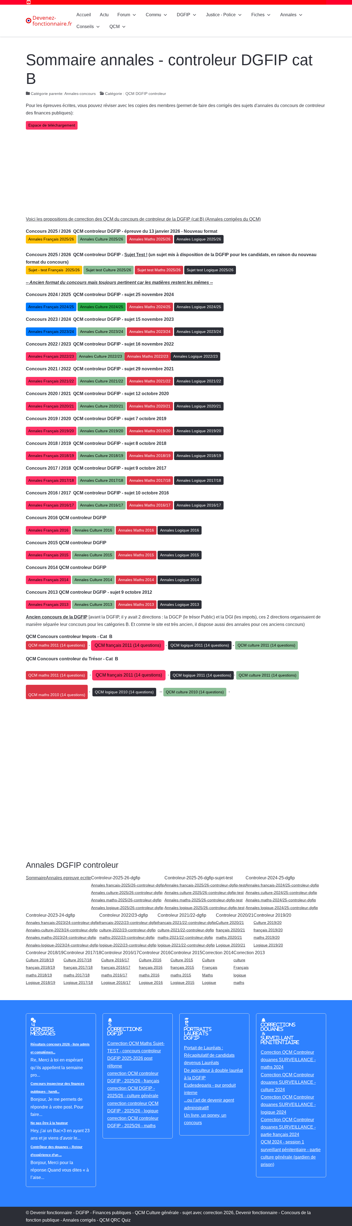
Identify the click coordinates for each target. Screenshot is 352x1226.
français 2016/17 (115, 967)
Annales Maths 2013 (136, 604)
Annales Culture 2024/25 (101, 307)
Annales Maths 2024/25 (149, 307)
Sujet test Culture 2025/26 (108, 270)
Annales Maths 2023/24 (149, 331)
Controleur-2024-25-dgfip (270, 877)
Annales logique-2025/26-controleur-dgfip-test (204, 907)
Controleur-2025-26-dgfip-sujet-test (198, 877)
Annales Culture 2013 (93, 604)
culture (239, 960)
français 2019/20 (268, 930)
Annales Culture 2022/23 (100, 356)
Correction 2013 (249, 952)
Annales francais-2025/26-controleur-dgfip (127, 885)
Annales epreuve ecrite (68, 877)
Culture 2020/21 (230, 922)
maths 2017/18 (77, 975)
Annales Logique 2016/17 (199, 505)
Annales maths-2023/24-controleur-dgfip (61, 937)
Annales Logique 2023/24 (199, 331)
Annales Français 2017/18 (51, 480)
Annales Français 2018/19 (51, 455)
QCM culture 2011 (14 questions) (266, 645)
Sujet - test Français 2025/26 (54, 270)
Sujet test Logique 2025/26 (210, 270)
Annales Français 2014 (48, 580)
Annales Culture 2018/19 (101, 455)
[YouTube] (28, 2)
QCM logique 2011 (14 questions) (199, 645)
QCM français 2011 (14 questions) (128, 645)
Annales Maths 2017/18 (149, 480)
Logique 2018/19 (40, 982)
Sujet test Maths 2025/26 (159, 270)
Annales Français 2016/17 (51, 505)
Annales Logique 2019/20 (199, 431)
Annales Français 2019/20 (51, 431)
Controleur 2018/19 (45, 952)
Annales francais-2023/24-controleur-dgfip (62, 922)
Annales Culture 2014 (93, 580)
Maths (207, 975)
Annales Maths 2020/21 (149, 406)
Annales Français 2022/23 (51, 356)
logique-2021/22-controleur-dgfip (186, 945)
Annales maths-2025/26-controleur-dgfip (126, 900)
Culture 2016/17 (115, 960)
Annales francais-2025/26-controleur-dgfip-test (205, 885)
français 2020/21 (230, 930)
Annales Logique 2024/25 (199, 307)
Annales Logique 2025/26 (199, 239)
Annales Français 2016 (48, 530)
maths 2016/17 (114, 975)
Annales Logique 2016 (179, 530)
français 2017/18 (78, 967)
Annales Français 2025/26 (51, 239)
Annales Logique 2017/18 (199, 480)
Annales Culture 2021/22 (101, 381)
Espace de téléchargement (51, 125)
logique (239, 975)
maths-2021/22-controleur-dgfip (185, 937)
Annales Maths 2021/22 (149, 381)
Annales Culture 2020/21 (101, 406)
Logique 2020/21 (230, 945)
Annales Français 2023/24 (51, 331)
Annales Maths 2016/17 (149, 505)
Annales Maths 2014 (136, 580)
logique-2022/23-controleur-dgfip (127, 945)
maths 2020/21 (229, 937)
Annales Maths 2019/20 (149, 431)
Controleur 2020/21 (235, 915)
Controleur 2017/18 (82, 952)
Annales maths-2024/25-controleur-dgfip (281, 900)
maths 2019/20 (267, 937)
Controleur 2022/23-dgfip (123, 915)
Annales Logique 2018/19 (199, 455)
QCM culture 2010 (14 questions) (195, 692)
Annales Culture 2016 (93, 530)
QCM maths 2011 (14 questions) (56, 645)
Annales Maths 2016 (136, 530)
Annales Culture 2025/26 (101, 239)
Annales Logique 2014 (179, 580)
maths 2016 (149, 975)
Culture (208, 960)
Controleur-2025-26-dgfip (115, 877)
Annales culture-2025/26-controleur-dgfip (127, 892)
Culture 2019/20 (268, 922)
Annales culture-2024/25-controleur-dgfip (281, 892)
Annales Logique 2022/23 (195, 356)
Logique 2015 (182, 982)
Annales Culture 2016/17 (101, 505)
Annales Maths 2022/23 (147, 356)
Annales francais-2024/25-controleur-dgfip (282, 885)
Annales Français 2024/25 (51, 307)
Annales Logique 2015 (179, 555)
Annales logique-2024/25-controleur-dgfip (282, 907)
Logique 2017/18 (78, 982)
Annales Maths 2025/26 (149, 239)
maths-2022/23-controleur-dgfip (127, 937)
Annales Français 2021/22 (51, 381)
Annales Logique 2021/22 (199, 381)
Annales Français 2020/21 (51, 406)
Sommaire (36, 877)
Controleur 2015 (186, 952)
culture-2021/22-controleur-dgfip (186, 930)
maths (238, 982)
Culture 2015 (181, 960)
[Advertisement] (176, 172)
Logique (209, 982)
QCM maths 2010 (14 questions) (56, 695)
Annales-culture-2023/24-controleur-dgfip (62, 930)
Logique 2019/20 (268, 945)
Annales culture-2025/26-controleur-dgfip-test (204, 892)
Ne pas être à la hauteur (49, 1123)
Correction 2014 (217, 952)
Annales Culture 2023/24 (101, 331)
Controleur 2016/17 (120, 952)
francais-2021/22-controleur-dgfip (187, 922)
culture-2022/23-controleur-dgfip (127, 930)
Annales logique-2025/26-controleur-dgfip (127, 907)
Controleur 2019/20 (272, 915)
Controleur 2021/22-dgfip (182, 915)
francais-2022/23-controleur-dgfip (128, 922)
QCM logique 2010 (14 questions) (124, 692)
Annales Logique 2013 (179, 604)
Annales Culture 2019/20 (101, 431)
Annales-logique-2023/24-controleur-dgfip (62, 945)
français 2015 (182, 967)
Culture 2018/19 (40, 960)
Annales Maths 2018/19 (149, 455)
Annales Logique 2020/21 (199, 406)
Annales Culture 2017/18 (101, 480)
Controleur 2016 (154, 952)
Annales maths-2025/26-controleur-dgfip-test (203, 900)
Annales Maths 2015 (136, 555)
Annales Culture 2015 (93, 555)
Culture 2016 (150, 960)
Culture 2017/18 (78, 960)
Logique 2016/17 (116, 982)
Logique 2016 (151, 982)
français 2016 (151, 967)
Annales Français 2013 (48, 604)
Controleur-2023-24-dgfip (50, 915)
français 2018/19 (40, 967)
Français (209, 967)
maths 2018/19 (39, 975)
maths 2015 (180, 975)
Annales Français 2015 (48, 555)
